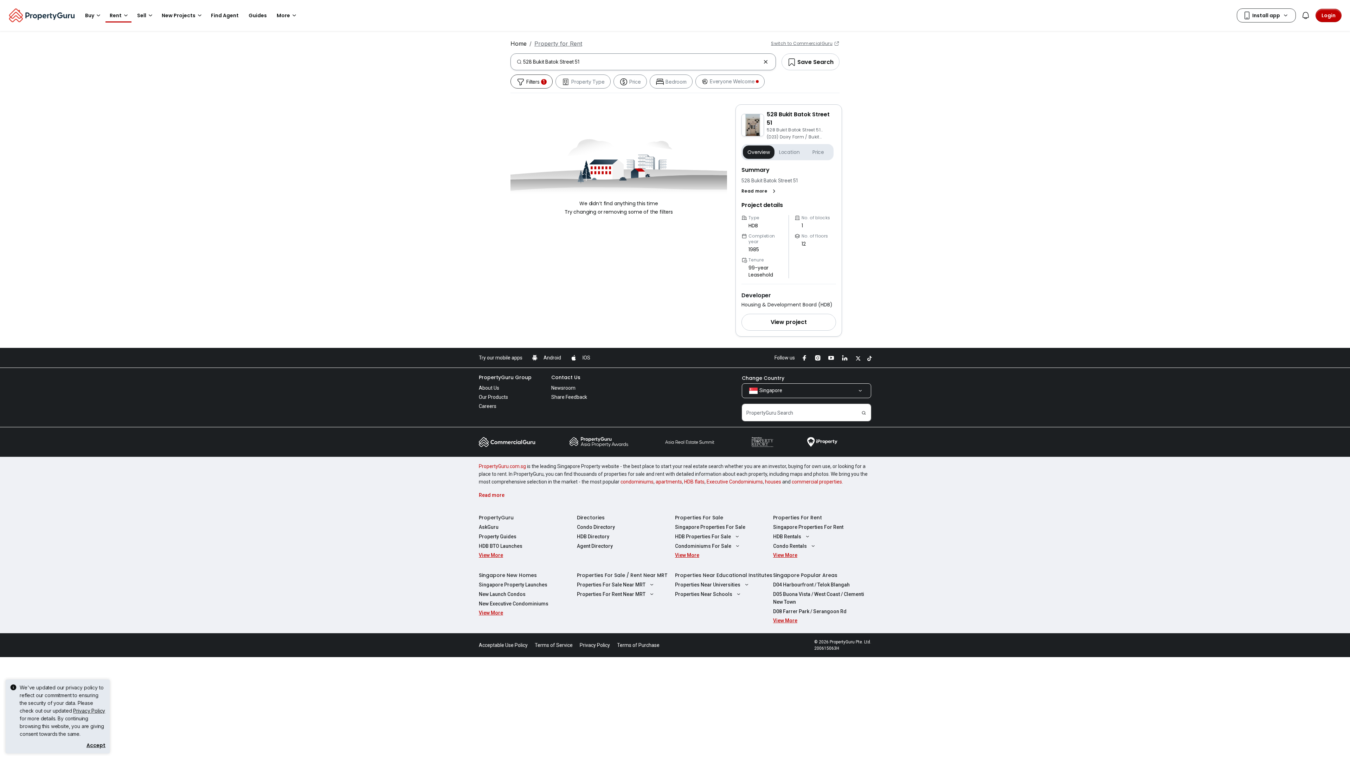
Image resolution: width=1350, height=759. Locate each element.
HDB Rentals (787, 536)
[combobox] (641, 62)
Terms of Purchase (638, 645)
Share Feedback (569, 397)
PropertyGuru (496, 517)
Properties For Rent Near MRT (611, 594)
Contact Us (565, 377)
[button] (759, 191)
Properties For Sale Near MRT (611, 585)
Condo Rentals (790, 546)
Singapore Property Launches (513, 585)
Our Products (493, 397)
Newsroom (563, 388)
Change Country (763, 378)
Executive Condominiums (735, 482)
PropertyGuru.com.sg (502, 466)
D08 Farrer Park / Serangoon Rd (810, 611)
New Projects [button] (178, 15)
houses (773, 482)
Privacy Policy (89, 711)
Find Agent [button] (225, 15)
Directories (591, 517)
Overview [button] (758, 152)
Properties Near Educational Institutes (723, 575)
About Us (489, 388)
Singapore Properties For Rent (808, 527)
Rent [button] (116, 15)
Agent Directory (595, 546)
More (283, 15)
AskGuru (489, 527)
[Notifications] (1306, 15)
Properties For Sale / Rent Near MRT (622, 575)
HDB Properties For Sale (703, 536)
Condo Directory (596, 527)
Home (518, 43)
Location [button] (789, 152)
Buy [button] (89, 15)
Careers (487, 406)
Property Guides (497, 536)
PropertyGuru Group (505, 377)
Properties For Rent (797, 517)
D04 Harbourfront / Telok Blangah (811, 585)
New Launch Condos (502, 594)
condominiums (637, 482)
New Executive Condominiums (513, 603)
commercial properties (817, 482)
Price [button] (818, 152)
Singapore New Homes (508, 575)
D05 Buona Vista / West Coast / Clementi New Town (818, 598)
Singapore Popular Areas (805, 575)
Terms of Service (554, 645)
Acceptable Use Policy (503, 645)
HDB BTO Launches (500, 546)
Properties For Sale (699, 517)
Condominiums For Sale (703, 546)
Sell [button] (141, 15)
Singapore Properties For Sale (710, 527)
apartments (669, 482)
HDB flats (694, 482)
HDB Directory (593, 536)
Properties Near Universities (707, 585)
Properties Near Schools (703, 594)
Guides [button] (258, 15)
